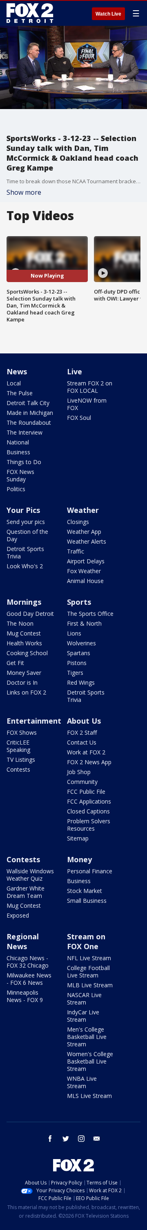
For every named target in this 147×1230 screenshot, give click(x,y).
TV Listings (21, 759)
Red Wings (81, 682)
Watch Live (108, 14)
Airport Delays (86, 561)
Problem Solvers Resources (88, 824)
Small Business (87, 900)
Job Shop (79, 772)
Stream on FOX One (86, 941)
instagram (81, 1138)
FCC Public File (86, 791)
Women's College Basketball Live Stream (90, 1061)
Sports (79, 602)
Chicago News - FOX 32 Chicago (28, 961)
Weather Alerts (86, 541)
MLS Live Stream (89, 1096)
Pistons (77, 663)
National (18, 442)
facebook (50, 1138)
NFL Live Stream (89, 958)
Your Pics (23, 510)
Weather (83, 510)
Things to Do (24, 462)
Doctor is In (22, 682)
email (96, 1138)
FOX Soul (79, 417)
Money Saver (24, 672)
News (17, 371)
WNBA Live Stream (82, 1082)
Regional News (23, 941)
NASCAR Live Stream (84, 998)
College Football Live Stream (88, 971)
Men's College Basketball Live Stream (87, 1036)
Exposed (18, 915)
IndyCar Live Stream (83, 1015)
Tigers (75, 672)
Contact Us (81, 742)
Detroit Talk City (28, 403)
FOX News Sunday (20, 475)
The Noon (20, 623)
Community (82, 782)
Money (79, 859)
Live (74, 371)
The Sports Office (90, 613)
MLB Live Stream (90, 985)
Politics (16, 489)
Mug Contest (24, 633)
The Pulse (20, 393)
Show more (24, 192)
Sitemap (78, 838)
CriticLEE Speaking (18, 746)
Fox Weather (84, 571)
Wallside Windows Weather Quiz (30, 874)
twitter (65, 1138)
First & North (84, 623)
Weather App (84, 531)
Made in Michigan (30, 413)
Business (18, 452)
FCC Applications (89, 801)
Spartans (78, 653)
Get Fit (15, 663)
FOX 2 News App (89, 762)
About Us (84, 721)
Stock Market (84, 891)
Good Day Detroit (30, 613)
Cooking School (27, 653)
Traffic (75, 551)
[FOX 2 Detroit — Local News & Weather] (30, 13)
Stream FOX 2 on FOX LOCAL (89, 386)
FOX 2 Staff (82, 732)
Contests (18, 769)
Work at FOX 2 (86, 752)
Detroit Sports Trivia (25, 552)
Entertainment (34, 721)
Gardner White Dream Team (26, 892)
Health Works (24, 643)
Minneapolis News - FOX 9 (25, 996)
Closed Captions (88, 811)
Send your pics (26, 522)
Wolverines (81, 643)
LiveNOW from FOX (87, 404)
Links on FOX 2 (26, 692)
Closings (78, 522)
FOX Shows (22, 732)
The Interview (24, 432)
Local (14, 383)
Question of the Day (27, 535)
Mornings (24, 602)
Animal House (85, 581)
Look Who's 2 (25, 566)
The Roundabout (29, 422)
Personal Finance (89, 871)
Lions (74, 633)
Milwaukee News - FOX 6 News (29, 978)
